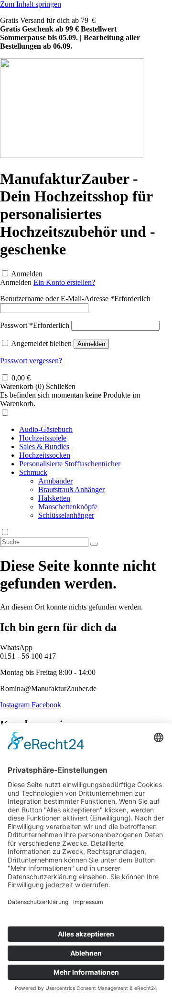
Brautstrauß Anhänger (71, 489)
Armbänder (55, 481)
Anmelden (27, 274)
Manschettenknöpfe (67, 507)
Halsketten (54, 498)
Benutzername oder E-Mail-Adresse (75, 298)
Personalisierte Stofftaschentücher (69, 464)
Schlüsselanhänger (66, 515)
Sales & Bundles (44, 446)
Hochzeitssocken (44, 455)
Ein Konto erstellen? (64, 282)
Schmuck (33, 472)
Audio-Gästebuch (46, 429)
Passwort (34, 325)
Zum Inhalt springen (30, 4)
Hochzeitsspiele (42, 438)
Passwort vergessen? (31, 361)
